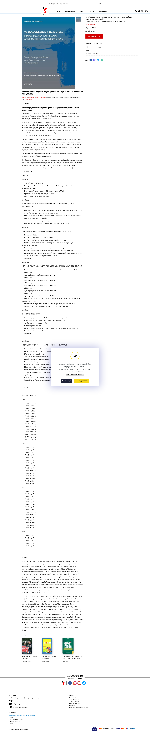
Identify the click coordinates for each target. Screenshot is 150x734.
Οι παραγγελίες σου (15, 721)
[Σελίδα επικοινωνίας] (135, 11)
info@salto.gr (17, 704)
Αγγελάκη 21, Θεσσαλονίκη (20, 707)
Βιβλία (58, 12)
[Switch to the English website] (142, 11)
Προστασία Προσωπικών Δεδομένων (78, 707)
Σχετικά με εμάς (73, 697)
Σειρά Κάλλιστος (70, 12)
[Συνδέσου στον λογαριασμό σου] (138, 11)
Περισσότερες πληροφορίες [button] (75, 374)
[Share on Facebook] (90, 60)
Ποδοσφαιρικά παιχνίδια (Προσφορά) (49, 657)
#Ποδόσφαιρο (29, 99)
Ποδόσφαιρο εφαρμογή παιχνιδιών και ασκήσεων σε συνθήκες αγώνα (72, 657)
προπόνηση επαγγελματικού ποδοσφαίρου (29, 657)
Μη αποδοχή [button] (66, 381)
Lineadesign (25, 729)
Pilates (82, 12)
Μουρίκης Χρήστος (90, 24)
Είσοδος (12, 717)
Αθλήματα (24, 97)
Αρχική (45, 11)
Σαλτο (92, 12)
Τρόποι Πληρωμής (74, 701)
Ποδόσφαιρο (31, 97)
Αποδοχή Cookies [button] (82, 381)
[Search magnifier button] (100, 3)
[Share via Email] (102, 60)
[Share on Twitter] (98, 60)
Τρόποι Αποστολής (74, 699)
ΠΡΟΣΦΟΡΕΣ (103, 12)
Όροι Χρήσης (72, 705)
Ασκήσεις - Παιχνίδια (41, 97)
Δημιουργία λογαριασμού (16, 719)
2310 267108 (16, 701)
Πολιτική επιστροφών (74, 703)
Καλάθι (11, 723)
